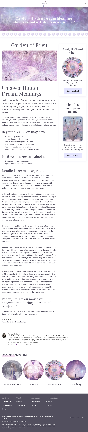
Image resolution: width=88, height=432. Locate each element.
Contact (4, 409)
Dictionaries (35, 402)
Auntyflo (8, 416)
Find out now (72, 155)
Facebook (38, 344)
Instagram (32, 344)
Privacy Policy (7, 405)
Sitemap (72, 418)
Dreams (33, 405)
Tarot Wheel (20, 405)
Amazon (18, 344)
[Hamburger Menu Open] (3, 4)
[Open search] (85, 4)
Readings (49, 402)
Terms (78, 418)
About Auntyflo (7, 402)
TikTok (27, 344)
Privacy (84, 418)
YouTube (23, 344)
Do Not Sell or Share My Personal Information (14, 421)
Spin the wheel (73, 91)
